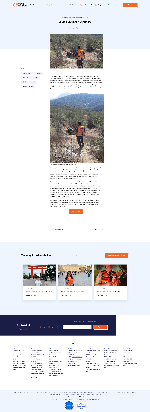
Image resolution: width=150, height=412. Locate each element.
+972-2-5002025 (20, 363)
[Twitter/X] (73, 28)
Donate (130, 5)
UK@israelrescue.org (56, 374)
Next (97, 229)
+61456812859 (110, 361)
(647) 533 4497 (92, 363)
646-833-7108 (37, 367)
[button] (32, 4)
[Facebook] (69, 28)
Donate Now (76, 211)
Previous (59, 229)
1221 (25, 328)
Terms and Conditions (80, 397)
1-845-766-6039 (38, 369)
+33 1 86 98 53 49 (77, 357)
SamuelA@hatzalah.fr (75, 365)
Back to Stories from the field (116, 255)
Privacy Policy (35, 378)
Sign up (100, 327)
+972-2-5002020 (20, 361)
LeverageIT (95, 399)
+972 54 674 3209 (76, 359)
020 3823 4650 (57, 369)
